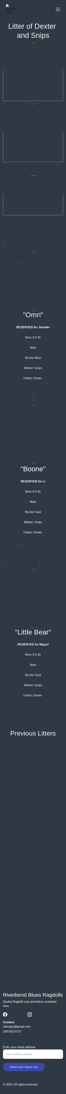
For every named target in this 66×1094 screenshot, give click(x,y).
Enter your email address (19, 1047)
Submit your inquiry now (24, 1066)
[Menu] (58, 9)
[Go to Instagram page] (29, 1014)
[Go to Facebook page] (5, 1014)
